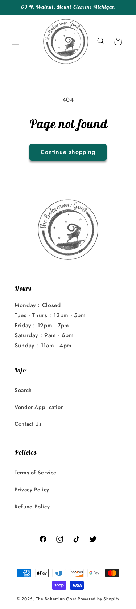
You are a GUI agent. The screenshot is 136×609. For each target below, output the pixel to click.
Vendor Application (39, 407)
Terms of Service (36, 473)
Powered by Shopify (98, 599)
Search (23, 390)
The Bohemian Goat (56, 599)
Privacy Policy (32, 490)
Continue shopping (68, 152)
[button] (15, 41)
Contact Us (28, 424)
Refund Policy (32, 507)
